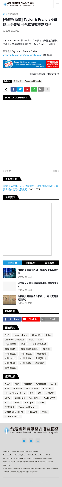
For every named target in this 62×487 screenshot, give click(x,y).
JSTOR (50, 393)
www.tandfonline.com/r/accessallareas (22, 55)
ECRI (53, 384)
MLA (31, 339)
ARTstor (28, 384)
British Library (20, 335)
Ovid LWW (49, 398)
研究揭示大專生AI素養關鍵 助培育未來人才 (38, 285)
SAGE (41, 402)
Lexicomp (20, 398)
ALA (7, 335)
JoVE (7, 398)
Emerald (17, 388)
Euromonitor (32, 388)
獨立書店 (39, 363)
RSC (17, 402)
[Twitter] (20, 89)
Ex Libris (47, 388)
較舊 (55, 171)
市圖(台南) (25, 358)
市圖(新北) (40, 358)
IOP (40, 393)
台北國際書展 (39, 344)
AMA (7, 384)
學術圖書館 (26, 353)
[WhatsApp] (34, 89)
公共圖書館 (10, 344)
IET (31, 393)
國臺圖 (46, 349)
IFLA (48, 335)
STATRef (9, 407)
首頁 (5, 13)
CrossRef (37, 335)
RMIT (8, 402)
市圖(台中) (42, 353)
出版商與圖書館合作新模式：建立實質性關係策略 (38, 298)
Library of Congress (14, 339)
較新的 (8, 171)
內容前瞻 (12, 263)
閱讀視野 (31, 263)
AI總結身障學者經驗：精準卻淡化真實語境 (38, 271)
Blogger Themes (28, 481)
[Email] (41, 89)
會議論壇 (14, 13)
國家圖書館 (10, 349)
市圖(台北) (10, 358)
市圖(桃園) (10, 363)
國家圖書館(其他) (29, 349)
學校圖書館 (10, 353)
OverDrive (34, 398)
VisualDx (32, 411)
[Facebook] (14, 89)
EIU (7, 388)
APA (17, 384)
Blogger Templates (46, 481)
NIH (40, 339)
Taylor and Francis (33, 81)
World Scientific (12, 416)
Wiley (44, 411)
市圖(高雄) (25, 363)
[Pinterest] (27, 89)
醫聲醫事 (49, 263)
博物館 (24, 344)
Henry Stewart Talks (15, 393)
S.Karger (29, 402)
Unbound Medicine (14, 411)
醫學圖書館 (10, 367)
